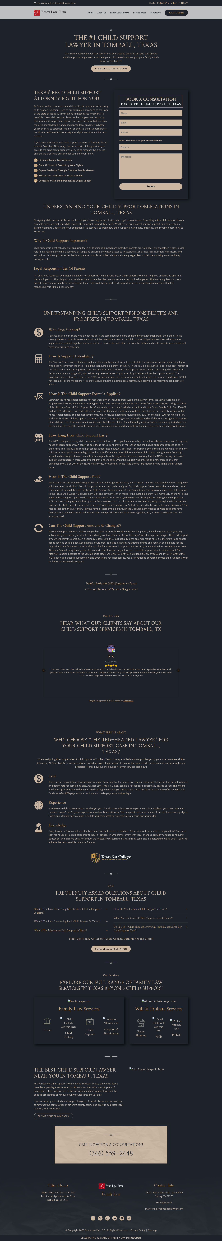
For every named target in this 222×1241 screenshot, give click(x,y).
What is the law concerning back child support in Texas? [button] (67, 921)
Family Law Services (79, 1009)
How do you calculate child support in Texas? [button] (140, 909)
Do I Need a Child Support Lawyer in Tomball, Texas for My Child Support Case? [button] (148, 929)
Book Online (176, 12)
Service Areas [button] (139, 12)
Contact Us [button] (155, 12)
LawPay (125, 793)
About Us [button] (101, 12)
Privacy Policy (137, 1230)
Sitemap (152, 1230)
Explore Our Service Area (53, 1116)
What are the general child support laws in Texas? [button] (143, 918)
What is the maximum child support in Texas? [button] (60, 930)
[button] (178, 670)
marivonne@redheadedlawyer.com (57, 3)
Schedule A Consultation (111, 68)
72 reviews (128, 700)
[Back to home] (50, 12)
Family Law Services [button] (119, 12)
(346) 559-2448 (167, 3)
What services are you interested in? (140, 140)
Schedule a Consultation (111, 949)
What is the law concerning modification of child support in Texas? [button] (67, 911)
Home (91, 12)
